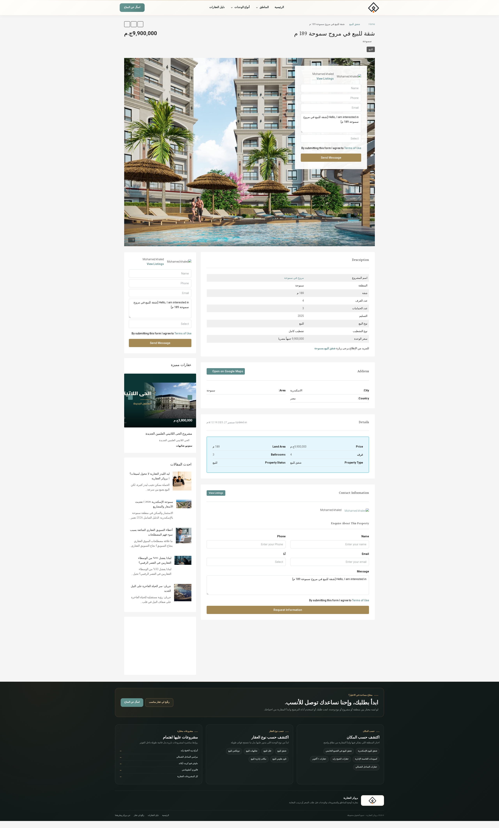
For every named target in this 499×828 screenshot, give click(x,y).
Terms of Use (360, 600)
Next (130, 397)
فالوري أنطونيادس (158, 770)
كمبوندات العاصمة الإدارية (366, 759)
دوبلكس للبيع (234, 751)
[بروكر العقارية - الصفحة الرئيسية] (372, 800)
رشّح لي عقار (139, 816)
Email (365, 553)
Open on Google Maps (227, 371)
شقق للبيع (354, 24)
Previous (190, 397)
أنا (284, 553)
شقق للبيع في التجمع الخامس (339, 751)
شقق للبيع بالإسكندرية (367, 751)
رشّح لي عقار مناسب (159, 702)
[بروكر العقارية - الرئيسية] (361, 7)
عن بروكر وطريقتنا (122, 816)
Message (363, 571)
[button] (140, 24)
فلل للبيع (267, 751)
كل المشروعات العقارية (158, 777)
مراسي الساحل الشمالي (158, 757)
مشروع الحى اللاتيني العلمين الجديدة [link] (169, 433)
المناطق (264, 7)
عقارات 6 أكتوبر (319, 759)
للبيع (371, 49)
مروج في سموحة (294, 277)
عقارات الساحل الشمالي (366, 767)
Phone (281, 536)
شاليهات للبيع (251, 751)
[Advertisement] (160, 645)
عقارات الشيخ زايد (341, 759)
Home (372, 24)
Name (365, 536)
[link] (160, 401)
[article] (160, 413)
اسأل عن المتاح (132, 7)
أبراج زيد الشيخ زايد (158, 751)
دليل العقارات (217, 7)
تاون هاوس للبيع (279, 759)
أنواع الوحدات (242, 7)
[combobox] (246, 562)
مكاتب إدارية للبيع (258, 759)
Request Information (287, 610)
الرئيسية (279, 7)
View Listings (216, 493)
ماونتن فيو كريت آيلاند (158, 764)
